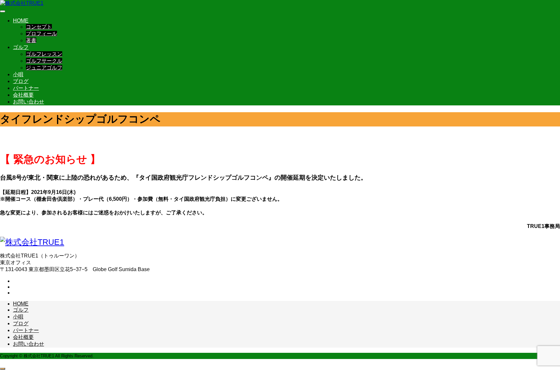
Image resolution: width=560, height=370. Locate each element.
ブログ (21, 81)
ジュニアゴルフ (44, 67)
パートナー (26, 88)
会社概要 (23, 95)
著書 (31, 40)
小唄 (18, 74)
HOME (21, 20)
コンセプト (39, 27)
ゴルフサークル (44, 61)
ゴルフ (21, 47)
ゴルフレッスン (44, 54)
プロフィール (41, 33)
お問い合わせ (28, 101)
